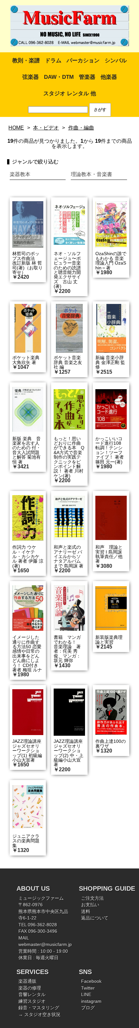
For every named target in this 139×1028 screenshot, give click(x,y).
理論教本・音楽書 (91, 174)
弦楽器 (30, 77)
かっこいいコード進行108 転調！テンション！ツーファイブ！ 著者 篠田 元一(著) (109, 450)
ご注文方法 (92, 898)
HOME (16, 127)
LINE (86, 994)
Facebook (91, 981)
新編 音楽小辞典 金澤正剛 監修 (110, 362)
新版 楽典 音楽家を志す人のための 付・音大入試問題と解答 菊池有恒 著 (26, 450)
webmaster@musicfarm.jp (45, 944)
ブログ (88, 1007)
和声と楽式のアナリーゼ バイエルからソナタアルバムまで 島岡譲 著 (68, 556)
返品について (94, 918)
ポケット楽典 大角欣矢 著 (25, 360)
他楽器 (109, 77)
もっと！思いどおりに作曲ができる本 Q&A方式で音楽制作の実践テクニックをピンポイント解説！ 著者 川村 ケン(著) (69, 457)
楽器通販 (27, 981)
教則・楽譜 (26, 60)
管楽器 (87, 77)
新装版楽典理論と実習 (109, 639)
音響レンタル (32, 994)
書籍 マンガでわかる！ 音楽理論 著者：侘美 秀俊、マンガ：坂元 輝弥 (67, 649)
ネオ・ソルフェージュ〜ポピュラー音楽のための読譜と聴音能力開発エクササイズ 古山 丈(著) (67, 270)
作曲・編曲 (81, 127)
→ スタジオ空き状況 (39, 1014)
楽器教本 (20, 174)
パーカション (83, 60)
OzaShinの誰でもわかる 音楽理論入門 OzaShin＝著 (110, 260)
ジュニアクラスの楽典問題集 (25, 841)
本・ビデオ (46, 127)
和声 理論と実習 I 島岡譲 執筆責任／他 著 (109, 554)
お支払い (90, 904)
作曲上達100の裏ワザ (110, 743)
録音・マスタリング (38, 1007)
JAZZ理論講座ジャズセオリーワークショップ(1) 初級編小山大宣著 (27, 751)
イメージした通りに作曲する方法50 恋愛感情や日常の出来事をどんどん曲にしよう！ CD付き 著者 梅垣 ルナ (27, 653)
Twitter (88, 988)
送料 (85, 911)
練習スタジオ (32, 1001)
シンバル (116, 60)
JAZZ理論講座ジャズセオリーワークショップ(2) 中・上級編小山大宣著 (68, 753)
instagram (91, 1001)
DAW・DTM (59, 77)
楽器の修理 (29, 988)
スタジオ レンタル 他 (69, 93)
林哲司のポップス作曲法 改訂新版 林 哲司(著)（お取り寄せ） (27, 263)
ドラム (53, 60)
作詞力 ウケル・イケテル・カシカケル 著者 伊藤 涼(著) (27, 556)
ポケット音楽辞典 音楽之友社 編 (68, 362)
